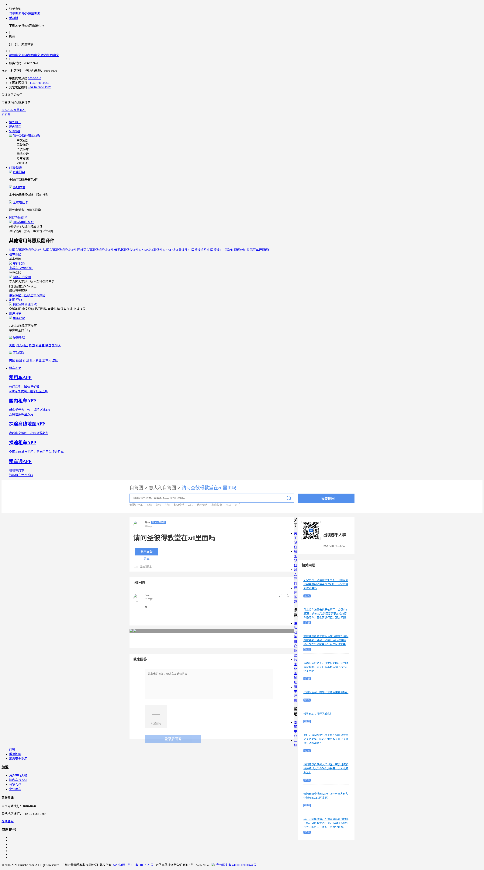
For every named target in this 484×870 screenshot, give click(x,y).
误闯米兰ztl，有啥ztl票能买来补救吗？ (325, 692)
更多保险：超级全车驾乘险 (27, 295)
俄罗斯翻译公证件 (126, 250)
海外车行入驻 (18, 775)
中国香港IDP (215, 250)
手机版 (13, 18)
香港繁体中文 (50, 55)
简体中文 (15, 55)
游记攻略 (19, 337)
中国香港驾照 (197, 250)
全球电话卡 (20, 202)
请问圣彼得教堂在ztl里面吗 (209, 487)
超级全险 (179, 504)
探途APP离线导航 (25, 304)
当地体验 (19, 187)
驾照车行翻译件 (260, 250)
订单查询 (15, 13)
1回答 (307, 596)
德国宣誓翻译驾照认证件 (25, 250)
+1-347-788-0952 (38, 82)
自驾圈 (136, 487)
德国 (48, 345)
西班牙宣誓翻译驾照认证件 (95, 250)
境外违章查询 (31, 13)
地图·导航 (15, 299)
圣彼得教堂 (146, 566)
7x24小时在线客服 (14, 110)
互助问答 (19, 352)
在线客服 (8, 821)
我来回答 (146, 551)
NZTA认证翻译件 (150, 250)
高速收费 (216, 504)
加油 (167, 504)
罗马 (228, 504)
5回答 (307, 678)
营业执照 (119, 865)
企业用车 (15, 789)
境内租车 (15, 126)
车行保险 (19, 263)
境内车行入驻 (18, 780)
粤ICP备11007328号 (140, 865)
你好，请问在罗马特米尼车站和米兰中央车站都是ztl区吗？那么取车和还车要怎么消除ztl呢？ (325, 739)
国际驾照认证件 (23, 222)
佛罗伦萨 (202, 504)
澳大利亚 (22, 345)
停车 (140, 504)
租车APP (15, 368)
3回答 (307, 649)
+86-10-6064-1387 (39, 87)
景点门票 (19, 172)
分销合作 (15, 784)
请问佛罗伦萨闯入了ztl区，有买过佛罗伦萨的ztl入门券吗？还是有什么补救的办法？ (325, 768)
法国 (55, 360)
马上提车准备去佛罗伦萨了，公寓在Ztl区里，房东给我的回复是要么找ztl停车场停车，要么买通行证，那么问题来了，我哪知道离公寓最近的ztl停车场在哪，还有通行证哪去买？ (325, 617)
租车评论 (19, 318)
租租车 (6, 114)
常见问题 (15, 754)
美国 (12, 345)
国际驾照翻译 (18, 217)
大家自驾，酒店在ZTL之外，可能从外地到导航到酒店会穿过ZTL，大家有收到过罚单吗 (325, 584)
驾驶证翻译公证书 (237, 250)
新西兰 (40, 345)
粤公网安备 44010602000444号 (236, 865)
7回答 (307, 622)
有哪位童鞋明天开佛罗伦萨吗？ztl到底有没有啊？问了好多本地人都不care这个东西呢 (325, 667)
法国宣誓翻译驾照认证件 (59, 250)
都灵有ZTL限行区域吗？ (317, 713)
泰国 (32, 345)
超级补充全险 (22, 277)
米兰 (237, 504)
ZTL (190, 504)
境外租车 (15, 122)
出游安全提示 (18, 758)
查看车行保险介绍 (21, 268)
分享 (146, 559)
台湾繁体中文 (31, 55)
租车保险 (15, 254)
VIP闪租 (14, 131)
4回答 (307, 750)
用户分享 (15, 313)
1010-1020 (34, 78)
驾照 (158, 504)
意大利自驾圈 (162, 487)
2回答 (307, 721)
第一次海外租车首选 (26, 135)
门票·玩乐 (15, 167)
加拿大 (56, 345)
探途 (149, 504)
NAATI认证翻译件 (175, 250)
